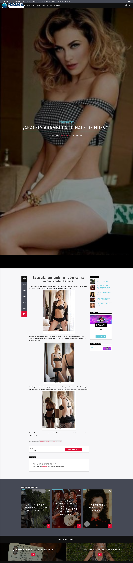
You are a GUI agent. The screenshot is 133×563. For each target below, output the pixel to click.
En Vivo (129, 5)
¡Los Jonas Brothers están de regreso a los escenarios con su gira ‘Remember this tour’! (103, 335)
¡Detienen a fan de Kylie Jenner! (103, 352)
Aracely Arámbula (45, 488)
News (72, 144)
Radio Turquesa (26, 1)
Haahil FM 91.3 (57, 488)
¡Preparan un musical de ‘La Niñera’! (104, 341)
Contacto (68, 1)
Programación (6, 1)
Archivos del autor (73, 496)
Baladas (93, 395)
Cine (23, 538)
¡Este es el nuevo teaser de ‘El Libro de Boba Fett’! (104, 329)
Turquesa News (16, 1)
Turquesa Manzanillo (58, 1)
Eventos (50, 5)
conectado (44, 514)
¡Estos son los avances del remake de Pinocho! (103, 346)
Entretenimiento (64, 144)
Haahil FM (64, 157)
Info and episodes (101, 384)
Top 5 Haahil (42, 5)
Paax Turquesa (46, 1)
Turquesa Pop (36, 1)
